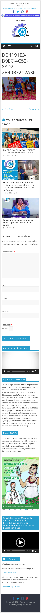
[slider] (18, 371)
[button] (20, 363)
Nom (5, 285)
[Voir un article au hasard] (36, 46)
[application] (20, 363)
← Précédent (8, 109)
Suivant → (34, 109)
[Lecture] (5, 371)
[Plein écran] (36, 371)
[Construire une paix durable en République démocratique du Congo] (20, 199)
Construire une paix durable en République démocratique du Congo (18, 222)
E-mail (5, 298)
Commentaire (8, 251)
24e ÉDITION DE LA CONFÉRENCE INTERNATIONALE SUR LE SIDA (19, 151)
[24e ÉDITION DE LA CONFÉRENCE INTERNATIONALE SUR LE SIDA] (20, 129)
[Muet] (32, 371)
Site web (5, 311)
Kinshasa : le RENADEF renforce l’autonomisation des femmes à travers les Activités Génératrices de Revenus (19, 186)
